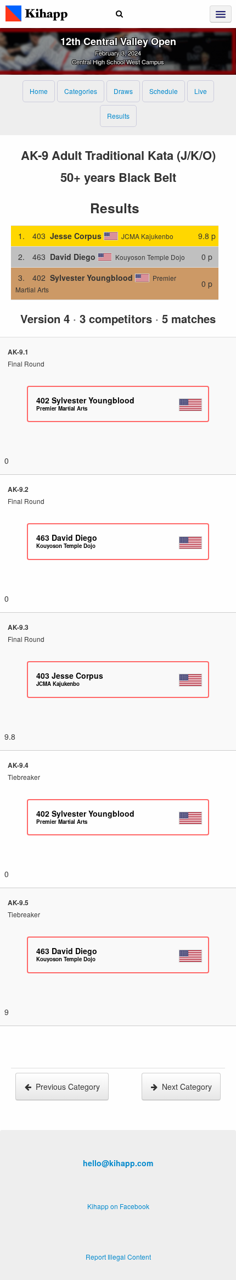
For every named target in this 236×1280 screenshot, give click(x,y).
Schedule (163, 91)
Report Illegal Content (118, 1256)
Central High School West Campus (118, 61)
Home (39, 91)
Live (200, 91)
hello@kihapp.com (118, 1162)
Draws (123, 91)
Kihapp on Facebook (118, 1206)
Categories (80, 91)
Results (118, 115)
